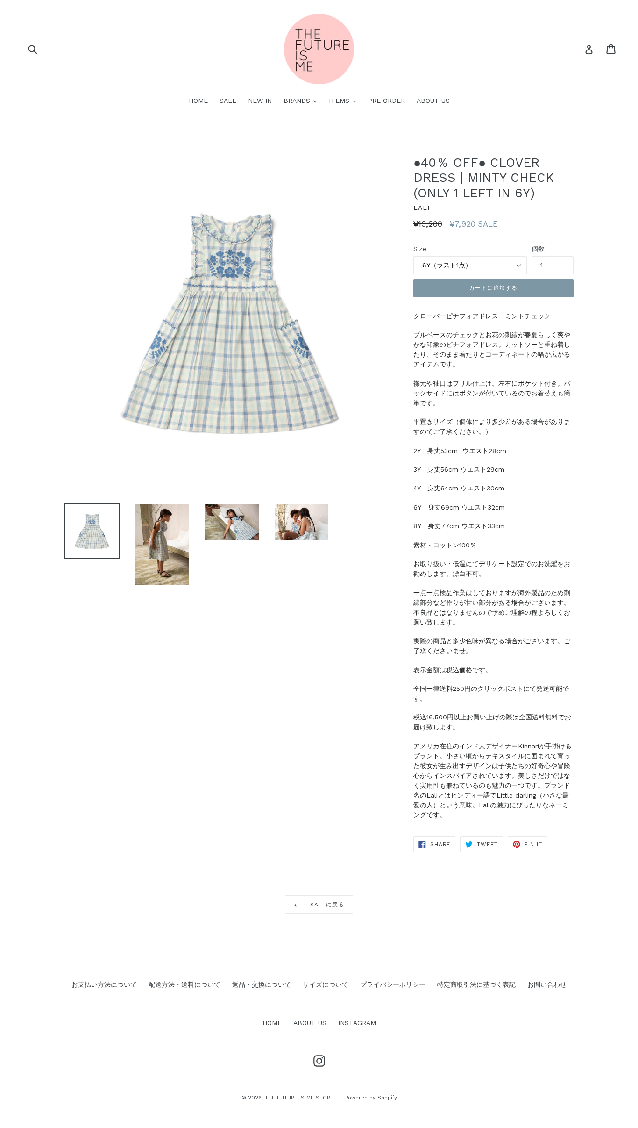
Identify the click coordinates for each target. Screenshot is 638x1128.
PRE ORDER (386, 100)
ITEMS (345, 100)
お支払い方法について (104, 984)
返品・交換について (261, 984)
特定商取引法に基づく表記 (476, 984)
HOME (198, 100)
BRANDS (303, 100)
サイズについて (325, 984)
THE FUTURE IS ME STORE (299, 1098)
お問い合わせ (547, 984)
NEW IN (260, 100)
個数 (538, 248)
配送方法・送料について (184, 984)
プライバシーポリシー (392, 984)
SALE (228, 100)
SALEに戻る (326, 904)
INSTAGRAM (357, 1023)
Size (419, 248)
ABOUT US (433, 100)
